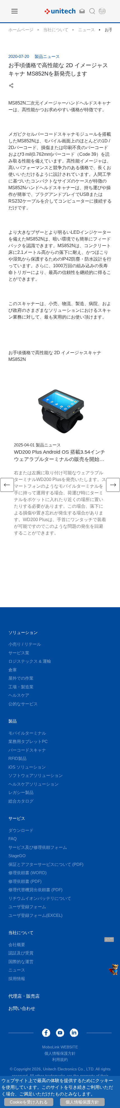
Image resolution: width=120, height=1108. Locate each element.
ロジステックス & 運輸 (29, 661)
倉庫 (12, 669)
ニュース (86, 29)
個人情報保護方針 (82, 1102)
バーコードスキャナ (27, 750)
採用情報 (16, 978)
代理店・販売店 (24, 996)
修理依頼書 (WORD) (27, 872)
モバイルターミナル (27, 733)
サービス (16, 818)
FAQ (12, 838)
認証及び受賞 (20, 953)
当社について (55, 29)
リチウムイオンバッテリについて (39, 898)
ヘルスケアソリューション (33, 784)
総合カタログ (20, 801)
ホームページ (20, 29)
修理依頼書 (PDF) (25, 881)
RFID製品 (17, 758)
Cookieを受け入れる (29, 1102)
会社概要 (16, 944)
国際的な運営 (20, 961)
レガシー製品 (20, 792)
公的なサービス (23, 703)
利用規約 (60, 1059)
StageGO (17, 855)
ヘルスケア (18, 695)
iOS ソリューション (27, 767)
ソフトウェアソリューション (35, 775)
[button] (7, 485)
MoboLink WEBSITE (60, 1047)
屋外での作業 (20, 678)
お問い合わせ (21, 1008)
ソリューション (23, 632)
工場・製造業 (20, 686)
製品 (12, 721)
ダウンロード (20, 830)
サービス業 (18, 652)
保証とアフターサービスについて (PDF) (45, 864)
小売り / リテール (24, 644)
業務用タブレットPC (28, 741)
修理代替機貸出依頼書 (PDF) (35, 889)
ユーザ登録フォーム (27, 906)
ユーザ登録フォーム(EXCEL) (35, 915)
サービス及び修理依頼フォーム (37, 847)
